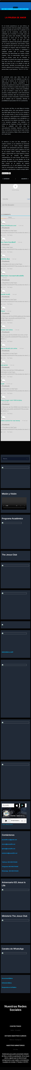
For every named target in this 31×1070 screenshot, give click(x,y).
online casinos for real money (10, 420)
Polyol (3, 311)
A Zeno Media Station (7, 824)
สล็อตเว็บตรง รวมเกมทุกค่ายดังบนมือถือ (12, 276)
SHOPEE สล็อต (5, 259)
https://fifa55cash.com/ (8, 225)
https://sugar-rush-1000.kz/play (11, 400)
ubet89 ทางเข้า (5, 294)
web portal (4, 365)
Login (28, 199)
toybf (2, 384)
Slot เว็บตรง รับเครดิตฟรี (8, 242)
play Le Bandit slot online (9, 348)
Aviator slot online (7, 330)
